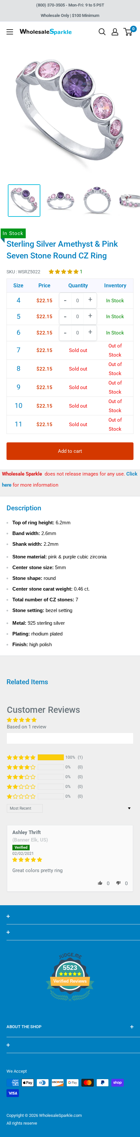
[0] (128, 32)
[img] (70, 859)
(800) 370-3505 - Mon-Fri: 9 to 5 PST (70, 5)
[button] (64, 272)
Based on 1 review (26, 727)
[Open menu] (10, 31)
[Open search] (102, 31)
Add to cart (70, 451)
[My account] (115, 31)
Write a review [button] (70, 738)
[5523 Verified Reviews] (70, 1012)
